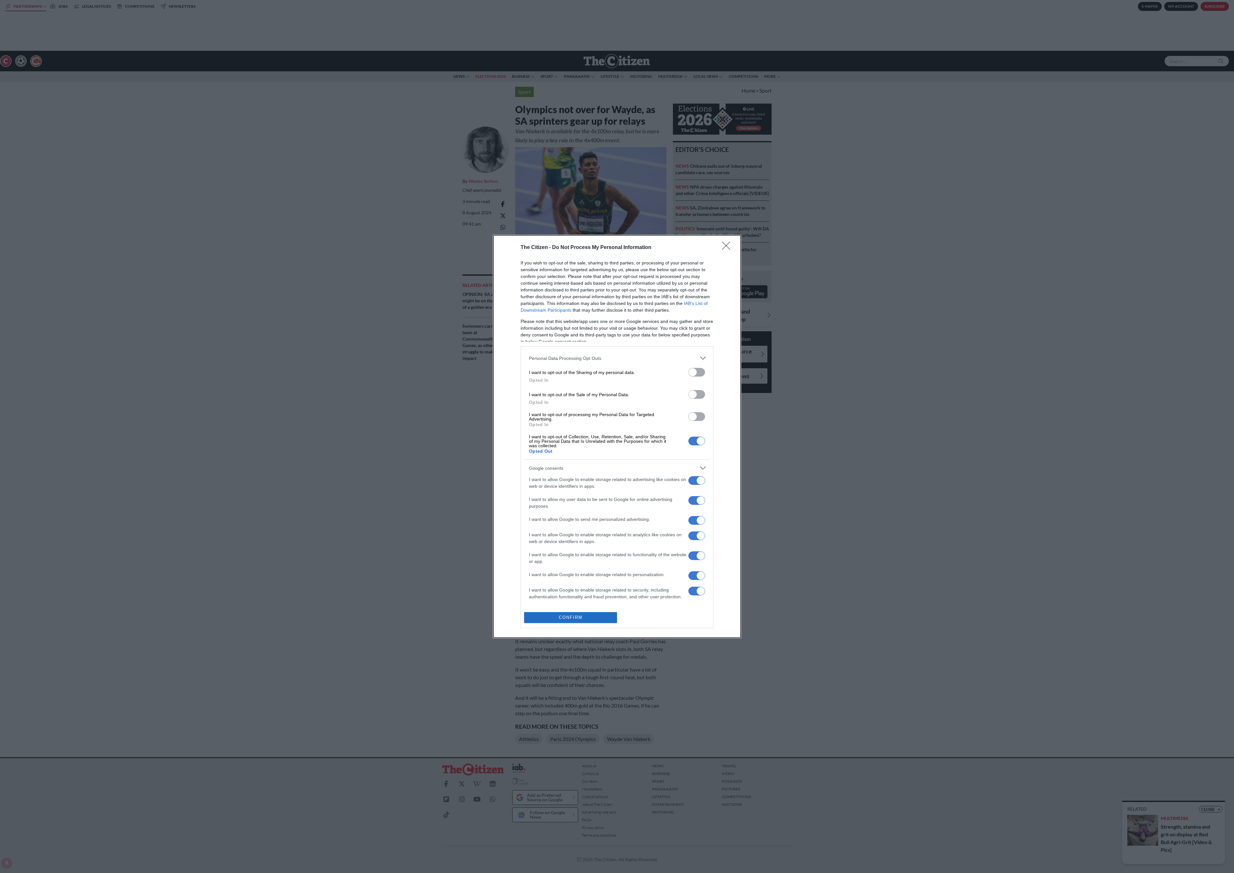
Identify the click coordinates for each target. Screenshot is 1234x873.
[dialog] (617, 436)
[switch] (696, 372)
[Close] (728, 248)
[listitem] (617, 358)
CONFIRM (571, 617)
